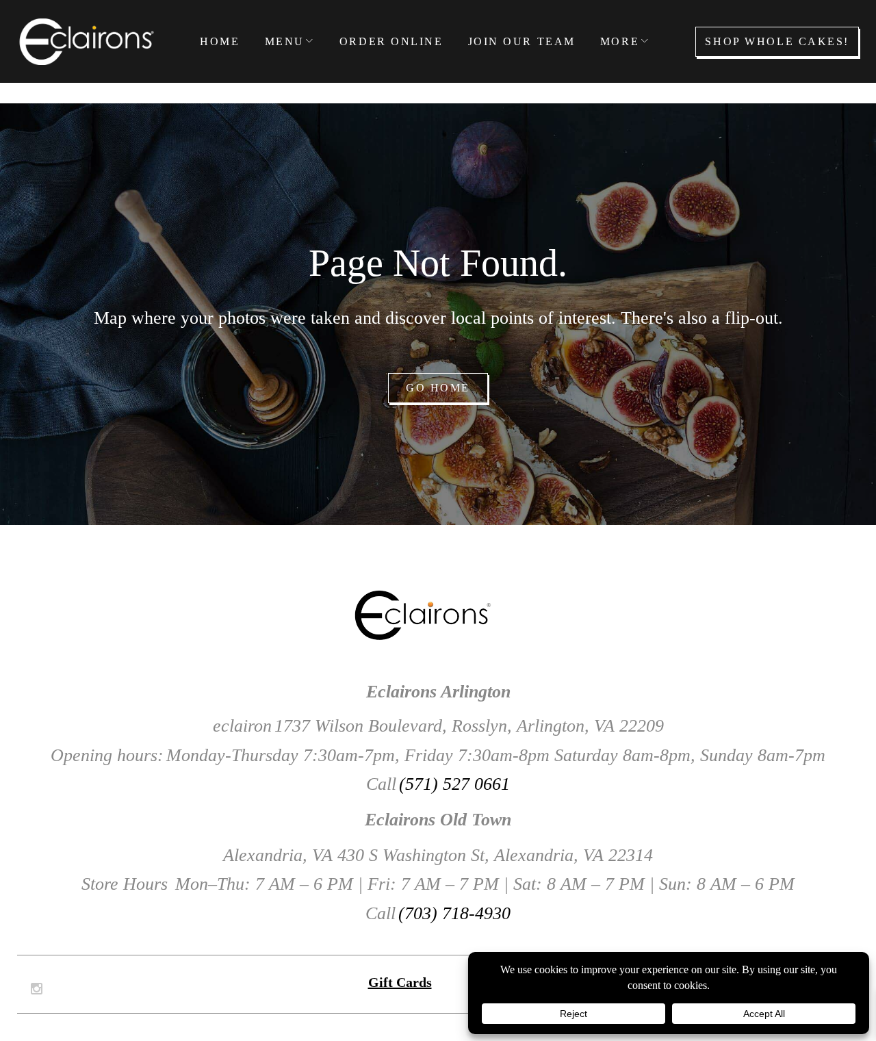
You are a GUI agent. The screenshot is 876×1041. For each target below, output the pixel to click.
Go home (438, 388)
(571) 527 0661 (454, 784)
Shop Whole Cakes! (777, 41)
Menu (285, 41)
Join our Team (522, 41)
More (619, 41)
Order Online (391, 41)
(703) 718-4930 (454, 913)
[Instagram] (36, 989)
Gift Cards (400, 982)
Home (220, 41)
